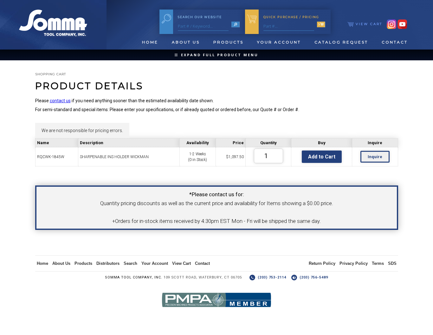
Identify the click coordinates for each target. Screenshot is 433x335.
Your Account (279, 42)
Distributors (108, 263)
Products (228, 42)
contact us (60, 100)
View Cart (368, 24)
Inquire (375, 156)
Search (130, 263)
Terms (378, 263)
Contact (395, 42)
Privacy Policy (353, 263)
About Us (186, 42)
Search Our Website (200, 17)
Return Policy (322, 263)
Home (150, 42)
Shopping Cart (50, 74)
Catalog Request (341, 42)
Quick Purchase (291, 17)
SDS (392, 263)
